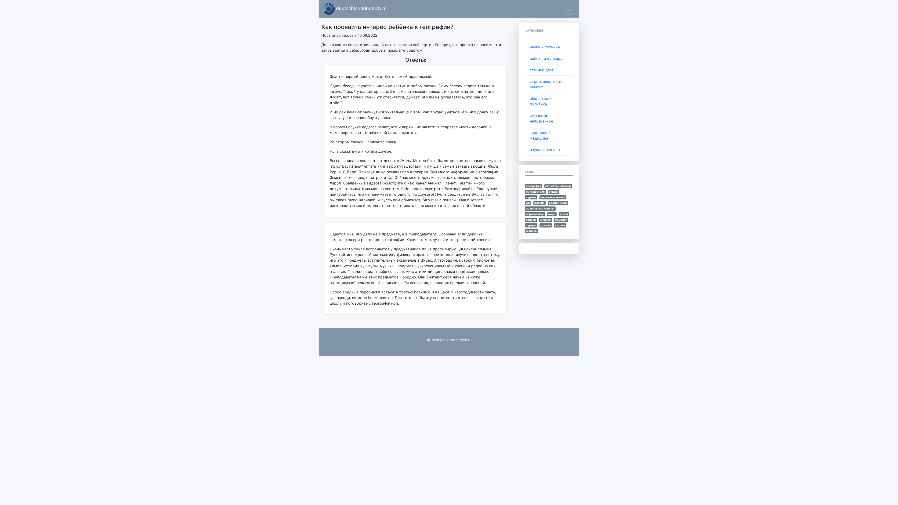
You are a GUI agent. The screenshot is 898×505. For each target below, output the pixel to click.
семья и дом (541, 70)
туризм (531, 197)
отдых (553, 191)
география (533, 186)
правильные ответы (540, 208)
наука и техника (545, 47)
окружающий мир (558, 186)
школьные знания (552, 197)
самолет (561, 219)
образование (535, 214)
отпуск (531, 219)
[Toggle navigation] (568, 9)
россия (539, 203)
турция (531, 225)
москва (545, 225)
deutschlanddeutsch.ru (361, 8)
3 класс (545, 219)
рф (528, 203)
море (551, 214)
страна (560, 225)
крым (564, 214)
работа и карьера (546, 58)
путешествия (535, 191)
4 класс (531, 231)
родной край (558, 203)
